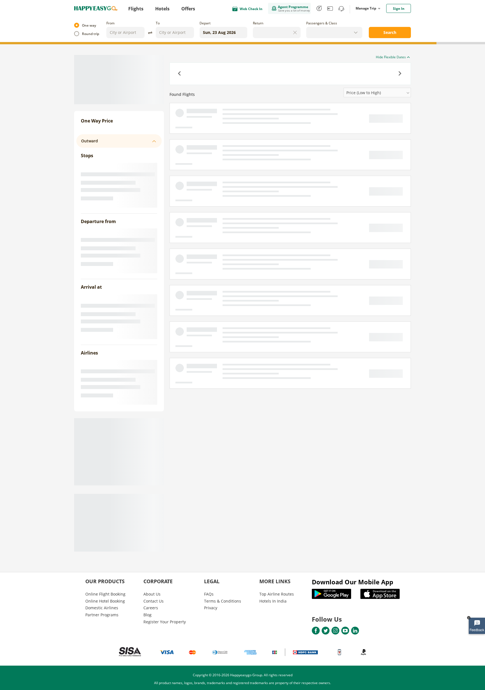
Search (389, 32)
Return (258, 23)
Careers (150, 607)
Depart (205, 23)
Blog (147, 614)
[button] (180, 74)
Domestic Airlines (101, 607)
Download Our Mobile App (352, 582)
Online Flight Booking (105, 594)
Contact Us (153, 601)
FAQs (209, 594)
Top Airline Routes (276, 594)
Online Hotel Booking (105, 601)
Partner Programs (101, 614)
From (110, 23)
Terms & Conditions (222, 601)
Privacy (210, 607)
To (158, 23)
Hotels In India (273, 601)
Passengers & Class (321, 23)
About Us (152, 594)
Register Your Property (164, 621)
